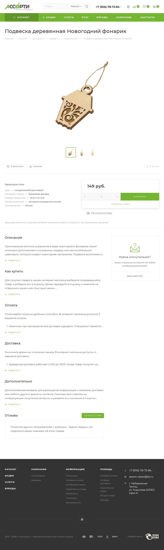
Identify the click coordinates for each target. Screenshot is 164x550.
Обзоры (104, 500)
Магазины (71, 475)
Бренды (10, 488)
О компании (38, 475)
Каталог (10, 469)
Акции (9, 475)
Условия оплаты (74, 480)
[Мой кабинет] (128, 7)
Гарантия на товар (76, 489)
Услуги (10, 482)
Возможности (73, 502)
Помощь (106, 469)
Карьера (36, 480)
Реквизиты (72, 493)
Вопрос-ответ (107, 495)
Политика (71, 498)
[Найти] (87, 6)
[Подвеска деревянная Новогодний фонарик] (82, 95)
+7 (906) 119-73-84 (107, 6)
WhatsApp (82, 519)
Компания (38, 469)
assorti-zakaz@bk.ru (141, 476)
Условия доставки (75, 484)
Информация (75, 469)
